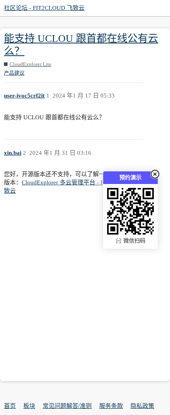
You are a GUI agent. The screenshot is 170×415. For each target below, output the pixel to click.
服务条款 (111, 406)
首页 (10, 406)
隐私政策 (142, 406)
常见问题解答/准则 (67, 406)
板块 (29, 406)
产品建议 (14, 73)
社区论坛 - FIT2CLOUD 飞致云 (44, 8)
